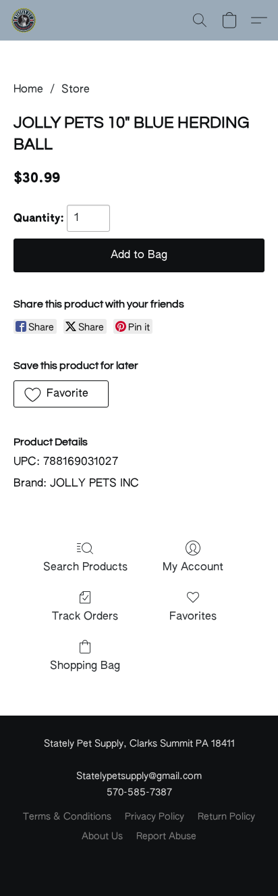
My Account (193, 567)
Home (28, 89)
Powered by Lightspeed (139, 859)
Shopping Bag (85, 666)
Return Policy (226, 817)
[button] (24, 20)
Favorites (193, 617)
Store (75, 89)
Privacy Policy (154, 817)
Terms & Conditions (67, 817)
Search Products (85, 567)
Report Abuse (166, 836)
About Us (102, 836)
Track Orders (85, 617)
